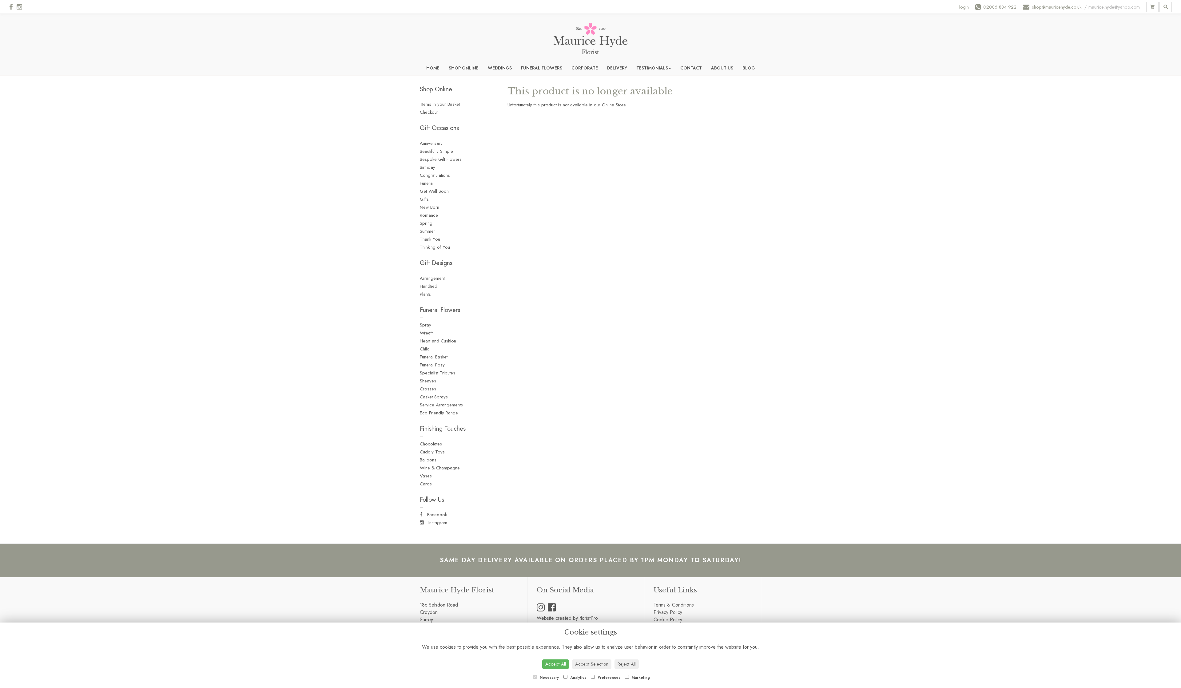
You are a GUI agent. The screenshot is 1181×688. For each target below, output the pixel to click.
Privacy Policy (668, 612)
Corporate (584, 68)
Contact (691, 68)
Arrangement (432, 278)
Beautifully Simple (436, 151)
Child (425, 349)
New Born (429, 207)
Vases (426, 476)
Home (432, 68)
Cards (426, 483)
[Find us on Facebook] (13, 7)
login (964, 7)
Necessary (549, 677)
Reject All (627, 664)
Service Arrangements (441, 404)
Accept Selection (591, 664)
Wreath (427, 333)
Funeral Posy (432, 365)
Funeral (427, 183)
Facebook (436, 514)
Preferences (608, 677)
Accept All (555, 664)
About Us (722, 68)
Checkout (429, 112)
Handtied (428, 286)
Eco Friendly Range (439, 412)
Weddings (500, 68)
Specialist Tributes (437, 373)
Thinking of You (435, 247)
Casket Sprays (434, 396)
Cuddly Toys (432, 452)
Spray (425, 325)
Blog (748, 68)
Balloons (428, 460)
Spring (426, 223)
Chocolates (431, 444)
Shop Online (464, 68)
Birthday (427, 167)
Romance (429, 215)
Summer (427, 231)
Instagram (437, 522)
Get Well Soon (434, 191)
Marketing (640, 677)
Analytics (577, 677)
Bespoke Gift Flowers (441, 159)
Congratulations (435, 175)
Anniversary (431, 143)
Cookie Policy (668, 619)
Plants (425, 294)
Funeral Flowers (541, 68)
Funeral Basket (433, 357)
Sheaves (428, 381)
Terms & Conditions (674, 604)
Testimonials (652, 68)
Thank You (430, 239)
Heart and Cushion (438, 341)
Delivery (617, 68)
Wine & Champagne (440, 468)
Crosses (428, 389)
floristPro (588, 618)
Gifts (424, 199)
